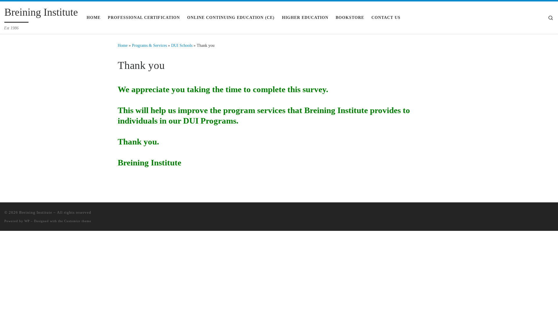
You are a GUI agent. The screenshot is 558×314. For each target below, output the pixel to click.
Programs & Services (149, 45)
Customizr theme (77, 221)
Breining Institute (35, 212)
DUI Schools (181, 45)
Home (123, 45)
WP (27, 221)
